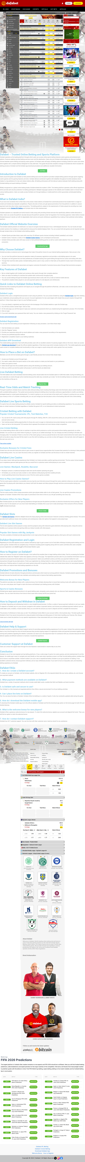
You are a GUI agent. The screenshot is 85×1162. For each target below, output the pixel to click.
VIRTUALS (44, 9)
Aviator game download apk (8, 317)
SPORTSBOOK (15, 9)
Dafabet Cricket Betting (42, 1149)
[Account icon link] (62, 3)
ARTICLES (63, 9)
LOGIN (68, 3)
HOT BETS (53, 9)
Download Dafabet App (42, 1151)
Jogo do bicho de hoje (6, 621)
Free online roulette (5, 443)
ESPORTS (36, 9)
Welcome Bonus (37, 1153)
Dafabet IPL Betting (42, 1146)
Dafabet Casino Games (33, 238)
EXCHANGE (26, 9)
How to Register (48, 1153)
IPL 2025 (6, 9)
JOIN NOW (78, 3)
